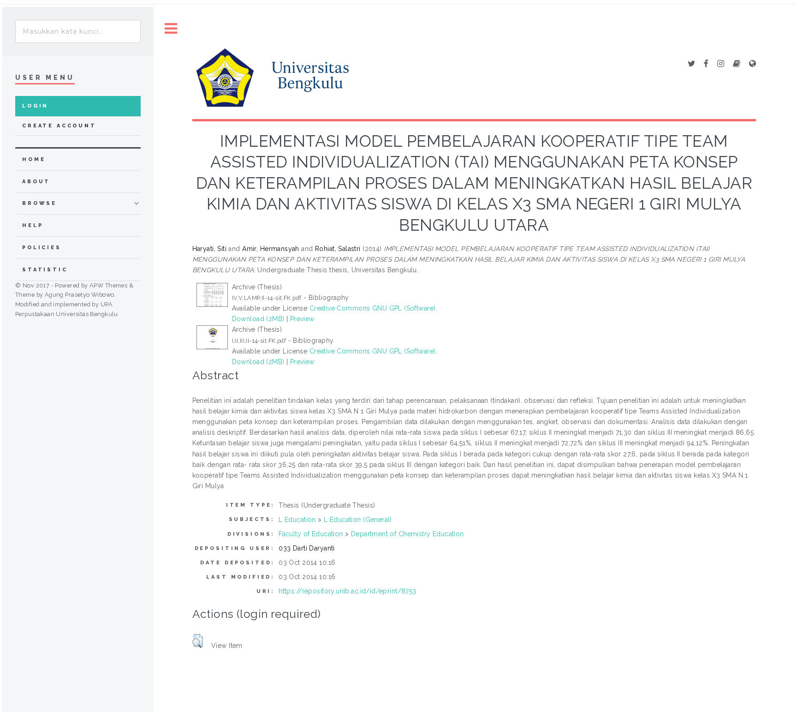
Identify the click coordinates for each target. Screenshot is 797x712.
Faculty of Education (311, 534)
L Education (297, 519)
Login (35, 106)
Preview (302, 319)
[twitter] (691, 64)
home (33, 159)
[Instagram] (720, 64)
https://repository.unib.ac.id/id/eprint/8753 (347, 591)
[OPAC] (736, 64)
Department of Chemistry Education (407, 534)
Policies (41, 248)
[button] (197, 641)
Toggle (171, 29)
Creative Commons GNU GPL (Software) (372, 308)
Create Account (59, 126)
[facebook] (706, 64)
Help (32, 225)
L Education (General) (358, 519)
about (36, 182)
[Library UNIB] (752, 64)
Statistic (45, 270)
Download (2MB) (258, 319)
